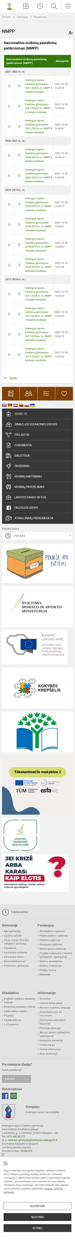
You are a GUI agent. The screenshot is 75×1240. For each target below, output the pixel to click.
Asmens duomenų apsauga (55, 1007)
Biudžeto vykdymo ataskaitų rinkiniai (19, 1000)
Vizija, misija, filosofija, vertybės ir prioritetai (16, 942)
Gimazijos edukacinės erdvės (36, 424)
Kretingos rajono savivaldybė (42, 1112)
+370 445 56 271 (15, 1136)
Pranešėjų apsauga (50, 1028)
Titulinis (6, 16)
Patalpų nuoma (48, 970)
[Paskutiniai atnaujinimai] (40, 6)
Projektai (22, 434)
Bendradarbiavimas (15, 961)
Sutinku (37, 1228)
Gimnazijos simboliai (15, 952)
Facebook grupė (26, 507)
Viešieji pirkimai (12, 1020)
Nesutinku (37, 1217)
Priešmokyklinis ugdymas (54, 935)
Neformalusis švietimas (53, 949)
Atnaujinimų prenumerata (34, 518)
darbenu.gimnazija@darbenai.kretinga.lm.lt (32, 1140)
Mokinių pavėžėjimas (29, 487)
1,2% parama (11, 1024)
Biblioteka (22, 455)
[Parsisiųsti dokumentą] (9, 85)
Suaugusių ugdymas (51, 944)
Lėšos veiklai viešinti (15, 1011)
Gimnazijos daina (13, 957)
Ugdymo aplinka (13, 935)
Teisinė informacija (50, 1049)
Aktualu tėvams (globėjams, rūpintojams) (55, 1034)
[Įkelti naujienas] (26, 6)
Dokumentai (23, 445)
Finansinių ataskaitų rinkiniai (20, 1006)
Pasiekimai (40, 16)
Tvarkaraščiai (19, 912)
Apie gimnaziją (12, 931)
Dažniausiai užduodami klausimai (53, 1022)
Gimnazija (23, 16)
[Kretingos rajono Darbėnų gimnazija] (9, 6)
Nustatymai (37, 1206)
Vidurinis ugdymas (50, 940)
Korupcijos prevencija (51, 1040)
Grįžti (13, 378)
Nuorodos (45, 998)
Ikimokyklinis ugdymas (52, 931)
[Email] (13, 1096)
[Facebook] (5, 1096)
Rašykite (10, 1078)
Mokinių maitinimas (28, 476)
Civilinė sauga (47, 1045)
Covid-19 (21, 414)
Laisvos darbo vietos (30, 497)
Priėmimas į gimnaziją (16, 965)
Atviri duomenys (49, 1053)
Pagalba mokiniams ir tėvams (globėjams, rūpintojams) (56, 955)
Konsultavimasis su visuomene (51, 1014)
